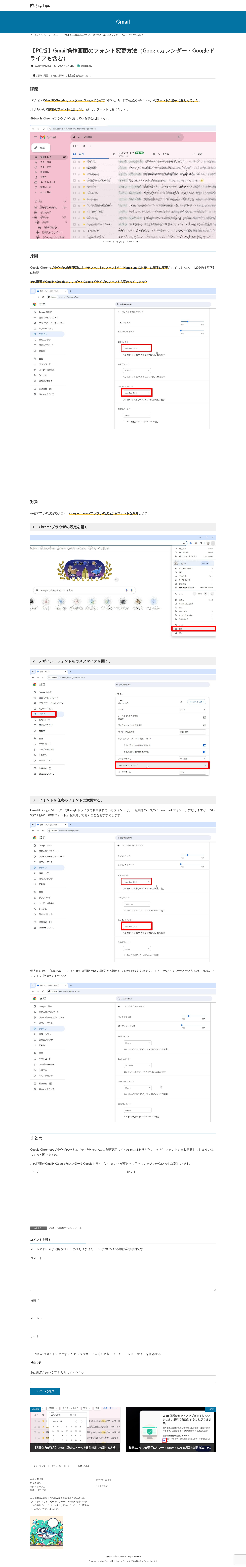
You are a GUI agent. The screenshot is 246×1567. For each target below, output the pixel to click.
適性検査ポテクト (104, 1480)
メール (36, 1318)
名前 (35, 1300)
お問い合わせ (84, 1466)
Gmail (51, 1228)
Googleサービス (64, 1228)
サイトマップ (39, 1466)
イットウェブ (102, 1486)
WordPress (104, 1561)
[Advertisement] (123, 462)
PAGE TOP (237, 1517)
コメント (38, 1258)
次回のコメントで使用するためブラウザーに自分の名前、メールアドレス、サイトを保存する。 (99, 1354)
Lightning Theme (121, 1561)
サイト (34, 1336)
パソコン (79, 1228)
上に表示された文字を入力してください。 (58, 1372)
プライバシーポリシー (62, 1466)
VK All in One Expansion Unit (144, 1561)
